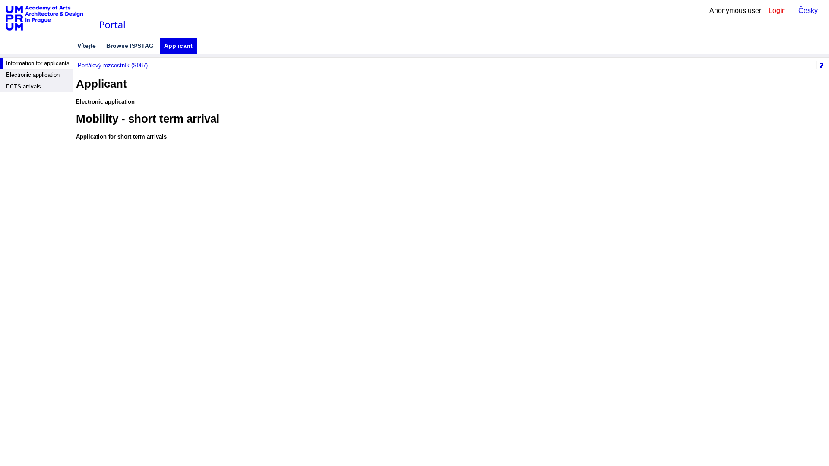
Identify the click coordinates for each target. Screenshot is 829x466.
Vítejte (86, 45)
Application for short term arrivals (121, 136)
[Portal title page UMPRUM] (111, 18)
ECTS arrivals (23, 86)
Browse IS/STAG (130, 45)
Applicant (178, 45)
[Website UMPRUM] (49, 18)
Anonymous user (736, 10)
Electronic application (33, 75)
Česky (808, 10)
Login (777, 10)
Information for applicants (38, 63)
